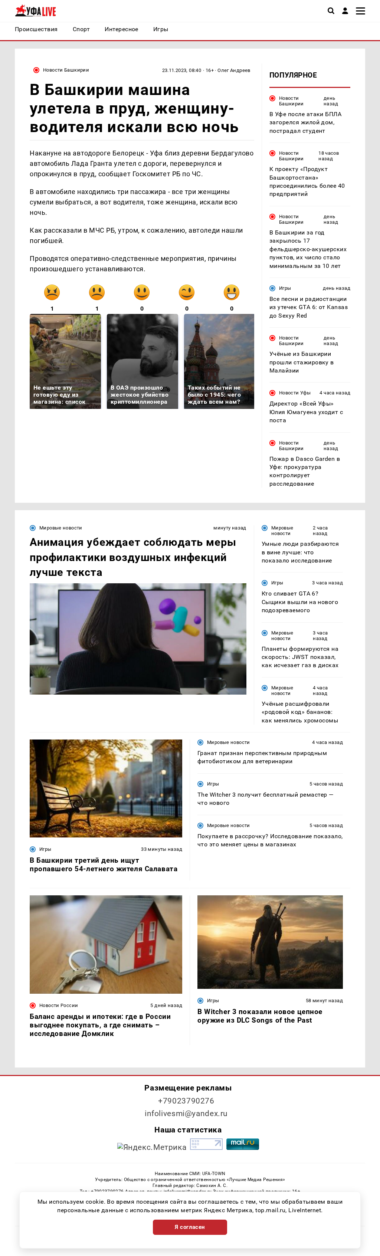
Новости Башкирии (66, 70)
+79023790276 (186, 1100)
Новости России (58, 1005)
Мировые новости (60, 528)
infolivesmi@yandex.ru (186, 1113)
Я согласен (190, 1227)
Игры (285, 288)
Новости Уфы (295, 393)
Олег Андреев (233, 70)
